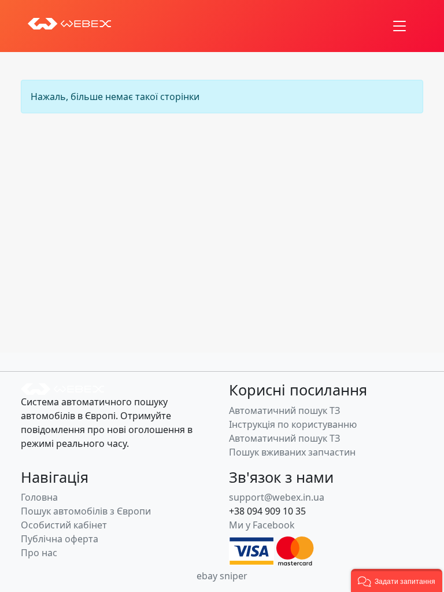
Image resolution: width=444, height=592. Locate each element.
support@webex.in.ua (276, 497)
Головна (39, 497)
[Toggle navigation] (399, 26)
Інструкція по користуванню (293, 424)
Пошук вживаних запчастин (292, 452)
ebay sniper (222, 575)
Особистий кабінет (64, 525)
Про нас (39, 552)
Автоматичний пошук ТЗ (284, 410)
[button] (396, 580)
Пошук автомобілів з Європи (86, 511)
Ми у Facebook (262, 525)
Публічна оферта (59, 538)
